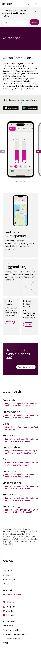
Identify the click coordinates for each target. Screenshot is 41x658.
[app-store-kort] (11, 108)
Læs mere (9, 322)
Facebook (10, 602)
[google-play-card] (30, 108)
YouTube (10, 615)
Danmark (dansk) (13, 594)
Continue (34, 22)
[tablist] (20, 181)
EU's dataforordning (11, 639)
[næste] (38, 151)
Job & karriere (9, 579)
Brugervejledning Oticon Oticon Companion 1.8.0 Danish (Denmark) (21, 511)
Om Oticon (7, 571)
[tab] (16, 181)
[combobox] (14, 22)
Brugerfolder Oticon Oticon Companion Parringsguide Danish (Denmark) (21, 452)
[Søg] (27, 3)
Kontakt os (7, 575)
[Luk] (35, 11)
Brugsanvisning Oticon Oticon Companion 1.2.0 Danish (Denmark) (21, 404)
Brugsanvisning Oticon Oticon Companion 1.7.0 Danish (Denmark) (21, 499)
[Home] (7, 3)
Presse (6, 584)
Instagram (10, 606)
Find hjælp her (24, 367)
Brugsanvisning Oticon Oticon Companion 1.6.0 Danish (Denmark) (21, 487)
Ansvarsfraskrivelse (11, 630)
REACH (6, 643)
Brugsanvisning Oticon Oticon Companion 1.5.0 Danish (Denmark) (21, 475)
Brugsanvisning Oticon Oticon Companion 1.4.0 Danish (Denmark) (21, 440)
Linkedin (9, 611)
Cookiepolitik (8, 626)
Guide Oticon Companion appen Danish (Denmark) (21, 428)
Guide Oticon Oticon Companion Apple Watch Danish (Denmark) (21, 463)
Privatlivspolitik (9, 621)
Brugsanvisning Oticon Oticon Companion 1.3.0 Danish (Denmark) (21, 416)
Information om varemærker (15, 634)
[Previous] (2, 151)
